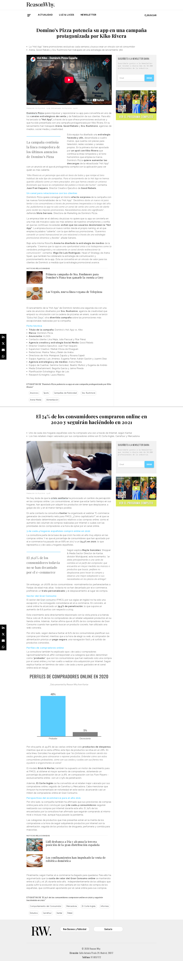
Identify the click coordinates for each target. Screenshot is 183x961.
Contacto (108, 929)
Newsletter (88, 15)
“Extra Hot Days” (35, 317)
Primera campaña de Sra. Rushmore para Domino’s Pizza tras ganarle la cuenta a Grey (74, 275)
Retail (69, 913)
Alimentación (52, 400)
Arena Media (35, 400)
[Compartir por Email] (3, 350)
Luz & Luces (66, 15)
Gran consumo (48, 600)
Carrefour (47, 913)
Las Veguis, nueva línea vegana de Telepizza (74, 292)
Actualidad (45, 15)
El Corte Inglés (89, 906)
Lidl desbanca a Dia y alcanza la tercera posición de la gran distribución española (73, 843)
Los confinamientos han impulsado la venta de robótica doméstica (76, 859)
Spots (46, 393)
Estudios (34, 913)
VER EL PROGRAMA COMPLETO (136, 117)
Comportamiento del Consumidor (45, 906)
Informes (105, 906)
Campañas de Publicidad (65, 393)
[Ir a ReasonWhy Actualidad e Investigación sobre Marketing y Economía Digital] (41, 4)
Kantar (59, 913)
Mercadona (71, 906)
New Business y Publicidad (74, 929)
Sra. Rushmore (88, 393)
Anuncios (34, 393)
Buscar (151, 15)
